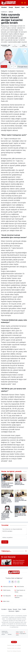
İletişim (10, 634)
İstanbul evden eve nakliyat (14, 645)
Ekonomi (11, 611)
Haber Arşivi (6, 601)
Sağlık (11, 11)
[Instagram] (15, 582)
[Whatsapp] (18, 582)
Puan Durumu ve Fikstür (20, 591)
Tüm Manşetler (7, 595)
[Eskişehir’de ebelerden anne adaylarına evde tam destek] (21, 493)
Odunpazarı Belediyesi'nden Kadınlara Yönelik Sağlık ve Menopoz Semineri (6, 500)
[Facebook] (9, 582)
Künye (3, 634)
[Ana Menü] (24, 2)
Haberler (4, 11)
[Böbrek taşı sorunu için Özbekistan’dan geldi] (21, 509)
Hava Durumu (20, 586)
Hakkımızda (4, 631)
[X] (12, 582)
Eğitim (17, 611)
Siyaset (17, 7)
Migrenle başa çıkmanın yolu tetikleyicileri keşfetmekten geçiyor (5, 516)
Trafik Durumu (6, 590)
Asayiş (11, 7)
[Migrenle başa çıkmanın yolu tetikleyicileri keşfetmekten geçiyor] (7, 509)
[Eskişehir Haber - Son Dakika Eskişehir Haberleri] (8, 2)
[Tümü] (26, 551)
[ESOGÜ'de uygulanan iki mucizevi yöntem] (21, 477)
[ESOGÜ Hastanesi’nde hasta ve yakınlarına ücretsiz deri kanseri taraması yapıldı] (7, 477)
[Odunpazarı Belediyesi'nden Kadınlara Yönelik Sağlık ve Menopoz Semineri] (7, 493)
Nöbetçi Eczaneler (8, 586)
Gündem (4, 7)
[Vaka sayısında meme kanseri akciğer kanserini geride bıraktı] (14, 56)
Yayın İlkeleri (5, 632)
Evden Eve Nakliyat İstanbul (14, 651)
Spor (23, 7)
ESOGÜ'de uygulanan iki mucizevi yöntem (19, 483)
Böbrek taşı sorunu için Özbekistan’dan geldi (20, 515)
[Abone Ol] (22, 66)
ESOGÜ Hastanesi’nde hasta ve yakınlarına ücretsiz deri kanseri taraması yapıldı (7, 484)
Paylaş (4, 66)
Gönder (4, 542)
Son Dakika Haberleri (18, 596)
